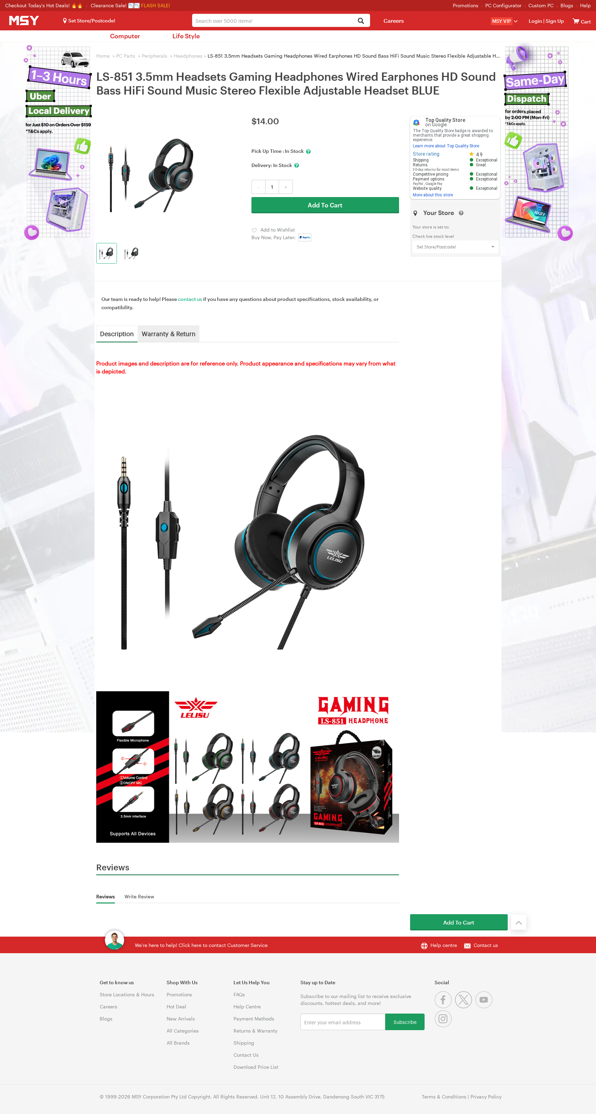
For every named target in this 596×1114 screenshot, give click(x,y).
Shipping (244, 1043)
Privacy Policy (485, 1097)
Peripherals (154, 56)
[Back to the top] (518, 922)
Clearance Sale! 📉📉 (115, 5)
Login (535, 21)
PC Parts (125, 56)
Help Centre (247, 1006)
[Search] (361, 21)
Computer (125, 36)
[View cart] (576, 21)
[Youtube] (484, 1006)
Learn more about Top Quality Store (446, 146)
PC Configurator (503, 5)
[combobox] (281, 20)
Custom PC (541, 5)
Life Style (186, 36)
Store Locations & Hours (127, 994)
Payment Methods (254, 1019)
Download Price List (256, 1067)
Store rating (426, 154)
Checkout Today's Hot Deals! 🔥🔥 (44, 5)
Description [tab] (117, 333)
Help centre (443, 945)
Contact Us (246, 1055)
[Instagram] (444, 1025)
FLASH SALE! (155, 5)
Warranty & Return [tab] (169, 333)
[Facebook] (445, 1006)
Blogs (566, 5)
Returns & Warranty (255, 1031)
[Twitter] (465, 1006)
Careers (394, 20)
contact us (190, 299)
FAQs (239, 994)
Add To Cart (325, 205)
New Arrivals (181, 1019)
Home (103, 56)
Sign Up (554, 21)
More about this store (433, 195)
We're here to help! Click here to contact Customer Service (201, 945)
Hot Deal (176, 1006)
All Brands (178, 1043)
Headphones (188, 56)
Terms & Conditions (444, 1097)
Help (585, 5)
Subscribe (405, 1021)
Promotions (465, 5)
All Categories (183, 1031)
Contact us (486, 945)
